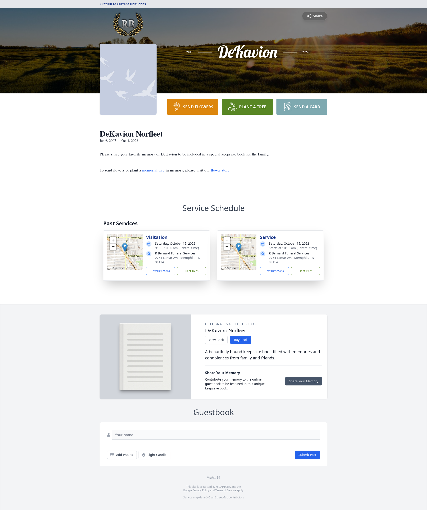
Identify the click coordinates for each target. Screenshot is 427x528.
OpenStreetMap (218, 497)
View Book (216, 340)
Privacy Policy (201, 490)
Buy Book (241, 340)
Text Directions (160, 271)
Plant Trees (192, 271)
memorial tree (153, 170)
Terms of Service (225, 490)
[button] (125, 247)
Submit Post (307, 455)
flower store (220, 170)
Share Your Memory (303, 381)
